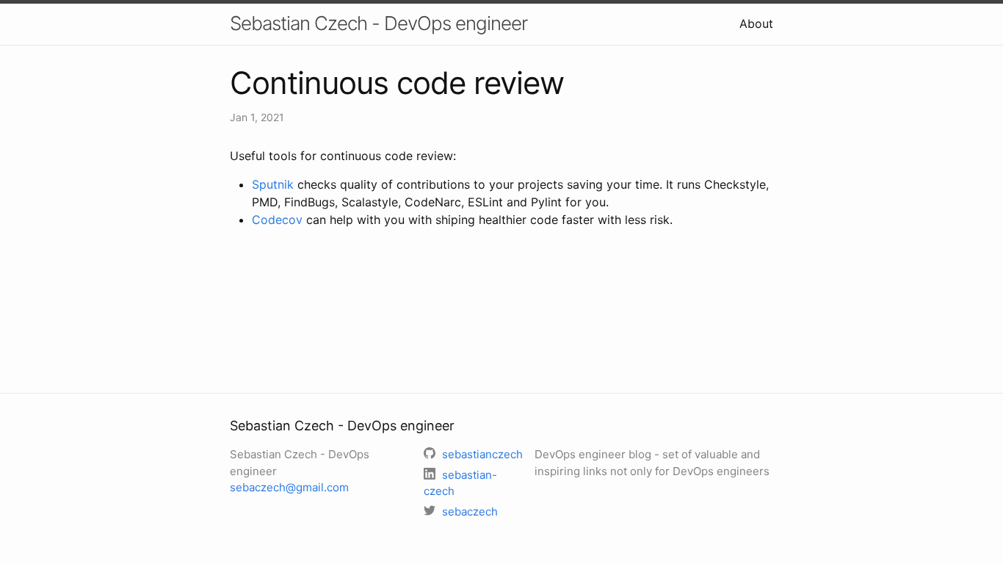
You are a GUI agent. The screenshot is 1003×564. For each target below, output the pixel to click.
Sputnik (273, 184)
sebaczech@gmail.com (289, 487)
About (756, 23)
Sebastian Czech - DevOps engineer (378, 23)
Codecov (277, 219)
